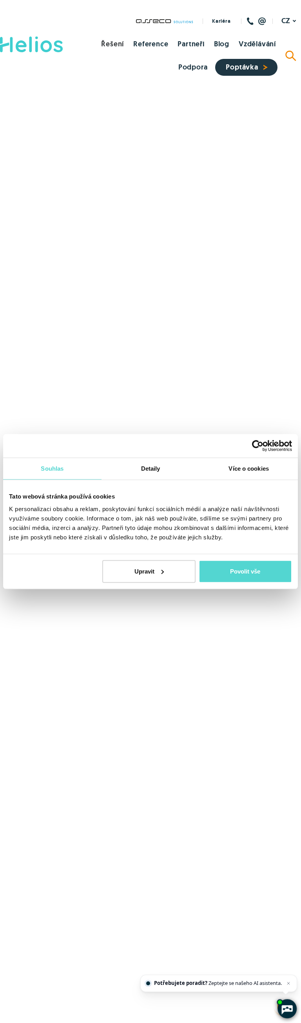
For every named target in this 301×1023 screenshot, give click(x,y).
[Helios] (31, 44)
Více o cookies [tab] (248, 468)
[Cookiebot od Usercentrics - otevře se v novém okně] (257, 446)
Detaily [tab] (150, 468)
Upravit (144, 571)
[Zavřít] (288, 983)
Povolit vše (245, 571)
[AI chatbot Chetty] (286, 1008)
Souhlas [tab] (52, 468)
